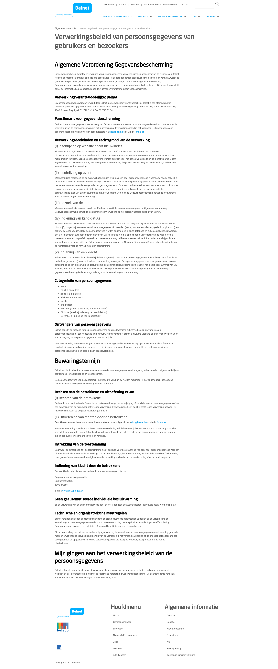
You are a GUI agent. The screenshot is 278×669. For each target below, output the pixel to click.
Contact (171, 615)
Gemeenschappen (122, 622)
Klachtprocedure (175, 628)
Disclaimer (172, 635)
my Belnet (109, 4)
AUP (169, 641)
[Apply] (217, 4)
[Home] (73, 10)
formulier (139, 131)
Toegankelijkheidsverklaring (181, 655)
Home (116, 615)
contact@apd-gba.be (72, 490)
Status (122, 4)
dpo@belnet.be (117, 131)
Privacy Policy (174, 648)
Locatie (170, 622)
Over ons (210, 16)
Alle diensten (119, 655)
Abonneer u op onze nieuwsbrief (160, 4)
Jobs (193, 16)
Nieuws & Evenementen (170, 16)
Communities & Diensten (116, 16)
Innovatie (143, 16)
